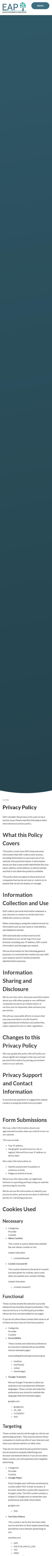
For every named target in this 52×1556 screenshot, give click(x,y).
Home (6, 800)
